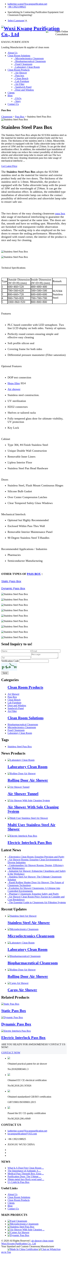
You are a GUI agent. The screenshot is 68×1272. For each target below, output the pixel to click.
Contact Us (13, 1208)
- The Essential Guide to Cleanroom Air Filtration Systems (37, 902)
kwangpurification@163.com (22, 1133)
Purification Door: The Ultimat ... (24, 1176)
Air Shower (13, 694)
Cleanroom (6, 116)
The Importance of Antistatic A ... (24, 1170)
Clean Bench (14, 699)
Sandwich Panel (16, 708)
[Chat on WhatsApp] (50, 1249)
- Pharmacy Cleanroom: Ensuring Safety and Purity (33, 894)
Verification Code (10, 661)
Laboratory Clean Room (20, 733)
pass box (60, 213)
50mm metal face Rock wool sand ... (26, 1179)
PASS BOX (34, 574)
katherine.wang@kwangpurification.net (27, 4)
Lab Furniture (14, 702)
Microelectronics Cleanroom (22, 727)
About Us (12, 1194)
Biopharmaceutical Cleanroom (23, 724)
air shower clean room (42, 1240)
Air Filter (12, 711)
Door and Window (17, 705)
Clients (11, 1203)
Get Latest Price (9, 166)
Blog (10, 1205)
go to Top (6, 1252)
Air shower (14, 389)
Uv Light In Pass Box (18, 1182)
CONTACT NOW (10, 1052)
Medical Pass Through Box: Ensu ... (26, 1173)
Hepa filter (14, 383)
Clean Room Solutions (25, 718)
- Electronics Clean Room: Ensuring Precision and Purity (36, 856)
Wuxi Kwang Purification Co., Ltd (18, 1243)
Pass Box (19, 116)
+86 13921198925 (17, 6)
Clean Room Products (25, 687)
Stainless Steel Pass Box (20, 746)
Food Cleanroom (16, 730)
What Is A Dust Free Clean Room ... (26, 1168)
